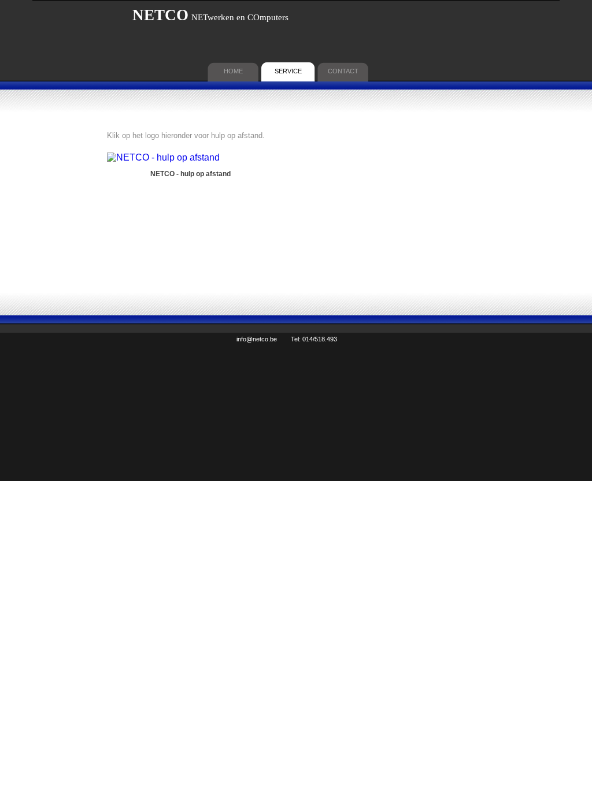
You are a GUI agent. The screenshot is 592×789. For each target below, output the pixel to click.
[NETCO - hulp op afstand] (163, 157)
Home (233, 71)
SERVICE (288, 71)
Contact (343, 71)
